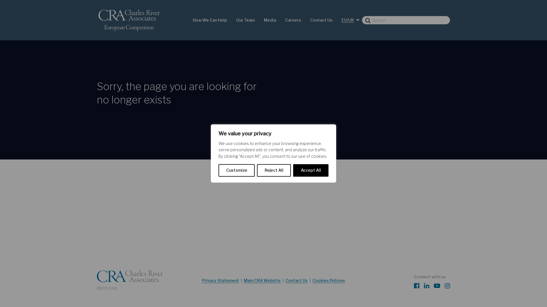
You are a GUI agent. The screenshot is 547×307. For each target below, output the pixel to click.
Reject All (274, 170)
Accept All (311, 170)
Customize (236, 170)
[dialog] (273, 153)
